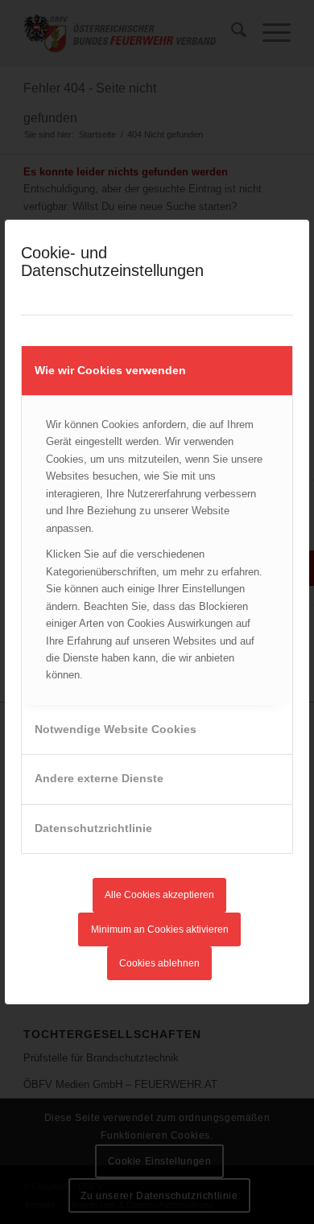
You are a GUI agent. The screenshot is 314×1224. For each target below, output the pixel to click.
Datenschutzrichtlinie (93, 828)
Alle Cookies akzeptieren (159, 894)
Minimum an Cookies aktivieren (160, 929)
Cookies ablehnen (159, 963)
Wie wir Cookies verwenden (110, 370)
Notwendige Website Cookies (115, 729)
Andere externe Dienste (99, 778)
